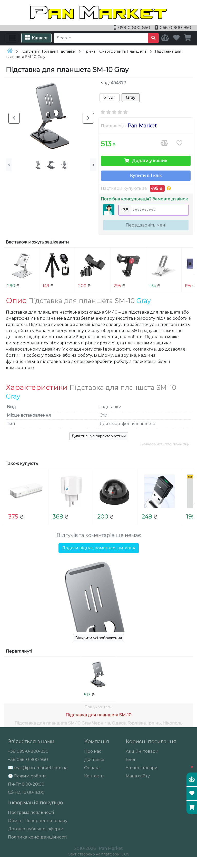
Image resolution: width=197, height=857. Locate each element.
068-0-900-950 (175, 27)
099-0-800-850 (134, 27)
